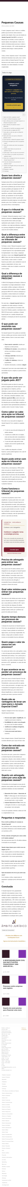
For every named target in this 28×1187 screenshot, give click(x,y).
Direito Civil (4, 1097)
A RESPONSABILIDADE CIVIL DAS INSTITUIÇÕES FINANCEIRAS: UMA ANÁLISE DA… (14, 963)
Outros (3, 1171)
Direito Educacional (6, 1118)
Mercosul (4, 1164)
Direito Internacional (6, 1127)
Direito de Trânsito (6, 1109)
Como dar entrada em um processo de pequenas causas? (12, 162)
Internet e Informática (7, 1157)
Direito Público (5, 1143)
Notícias (4, 1168)
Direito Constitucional (7, 1102)
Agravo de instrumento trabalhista (14, 941)
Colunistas (4, 1086)
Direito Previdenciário (7, 1134)
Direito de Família (6, 1107)
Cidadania (4, 1081)
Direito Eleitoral (5, 1120)
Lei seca (4, 1159)
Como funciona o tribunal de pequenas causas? (14, 139)
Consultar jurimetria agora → (13, 106)
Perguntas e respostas (8, 169)
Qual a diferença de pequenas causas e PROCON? (12, 125)
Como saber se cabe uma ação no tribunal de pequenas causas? (13, 133)
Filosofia (4, 1155)
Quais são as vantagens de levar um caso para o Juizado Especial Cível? (14, 159)
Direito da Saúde (6, 1104)
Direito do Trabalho (6, 1116)
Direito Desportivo (6, 1111)
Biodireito (4, 1079)
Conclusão (6, 171)
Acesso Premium (6, 1077)
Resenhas (4, 1173)
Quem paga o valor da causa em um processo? (14, 152)
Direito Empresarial (6, 1123)
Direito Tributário (6, 1146)
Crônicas (4, 1088)
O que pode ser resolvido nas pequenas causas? (14, 128)
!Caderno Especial (6, 1075)
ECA (3, 1150)
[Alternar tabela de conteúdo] (23, 114)
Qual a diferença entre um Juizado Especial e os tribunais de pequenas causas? (14, 121)
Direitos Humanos (6, 1148)
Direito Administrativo (7, 1093)
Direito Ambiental (6, 1095)
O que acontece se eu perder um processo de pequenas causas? (13, 155)
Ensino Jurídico (5, 1152)
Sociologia (4, 1175)
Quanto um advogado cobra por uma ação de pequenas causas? (14, 166)
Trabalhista (4, 1182)
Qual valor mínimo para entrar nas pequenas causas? (13, 146)
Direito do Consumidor (8, 930)
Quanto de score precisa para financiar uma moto (12, 1009)
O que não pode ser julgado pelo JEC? (12, 130)
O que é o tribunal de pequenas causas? (12, 119)
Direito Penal (5, 1132)
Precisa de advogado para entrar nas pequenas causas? (14, 142)
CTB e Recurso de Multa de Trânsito (10, 1091)
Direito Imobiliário (6, 1125)
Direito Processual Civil (7, 1139)
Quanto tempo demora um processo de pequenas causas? (12, 149)
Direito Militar (5, 1129)
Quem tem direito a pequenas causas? (12, 117)
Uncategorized (5, 1185)
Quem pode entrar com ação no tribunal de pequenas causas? (13, 136)
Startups (4, 1178)
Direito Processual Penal (7, 1141)
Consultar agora (14, 549)
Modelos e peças (6, 1166)
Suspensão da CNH (6, 1180)
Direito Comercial (6, 1100)
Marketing (4, 1162)
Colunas (4, 1084)
